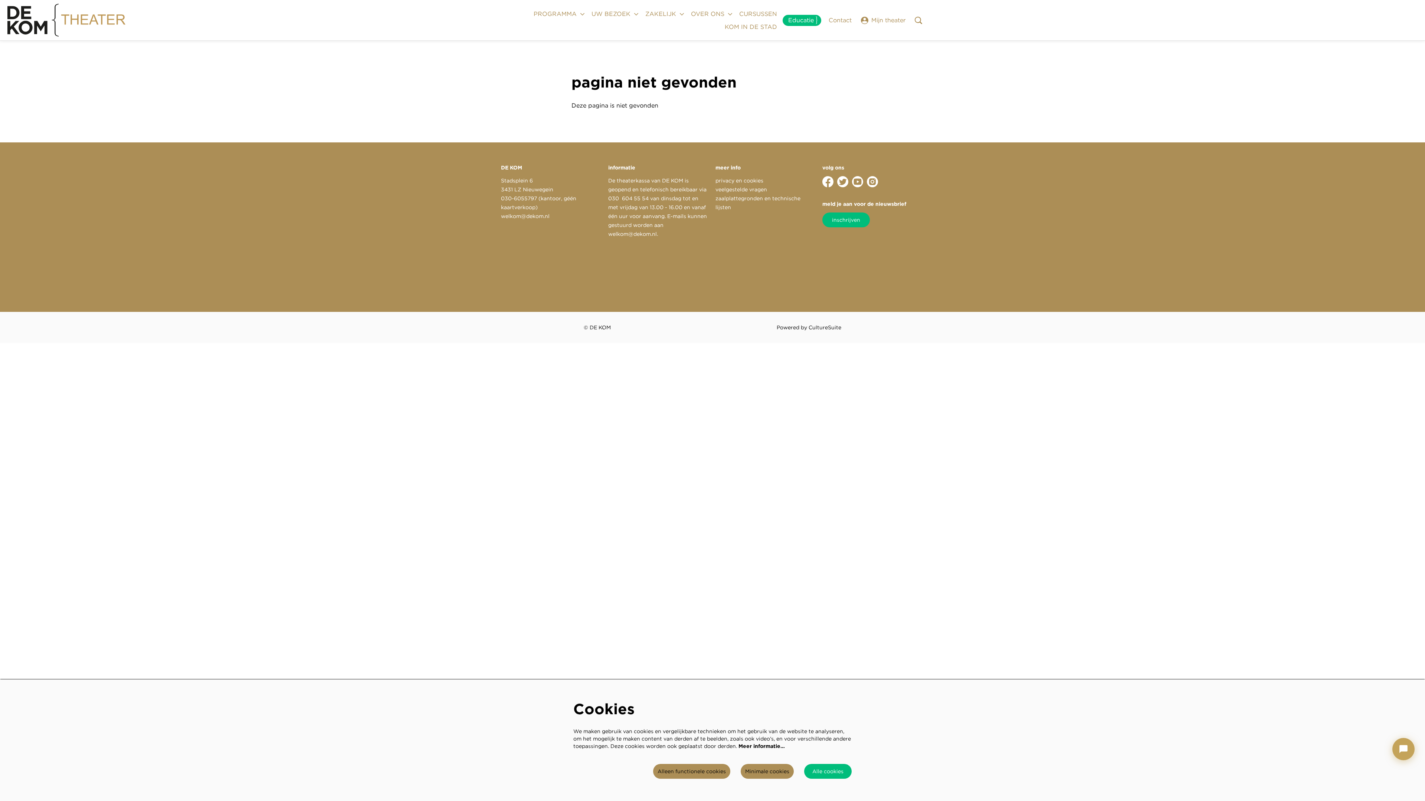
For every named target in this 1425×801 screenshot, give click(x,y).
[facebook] (827, 181)
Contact (840, 20)
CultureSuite (825, 327)
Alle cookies (827, 771)
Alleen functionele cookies (692, 771)
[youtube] (857, 181)
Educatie (801, 20)
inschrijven (846, 220)
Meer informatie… (761, 746)
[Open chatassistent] (1403, 749)
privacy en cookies (739, 181)
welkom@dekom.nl (525, 216)
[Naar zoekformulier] (918, 20)
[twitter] (842, 181)
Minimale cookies (767, 771)
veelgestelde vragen (741, 189)
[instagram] (872, 181)
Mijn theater (888, 20)
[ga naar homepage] (66, 20)
